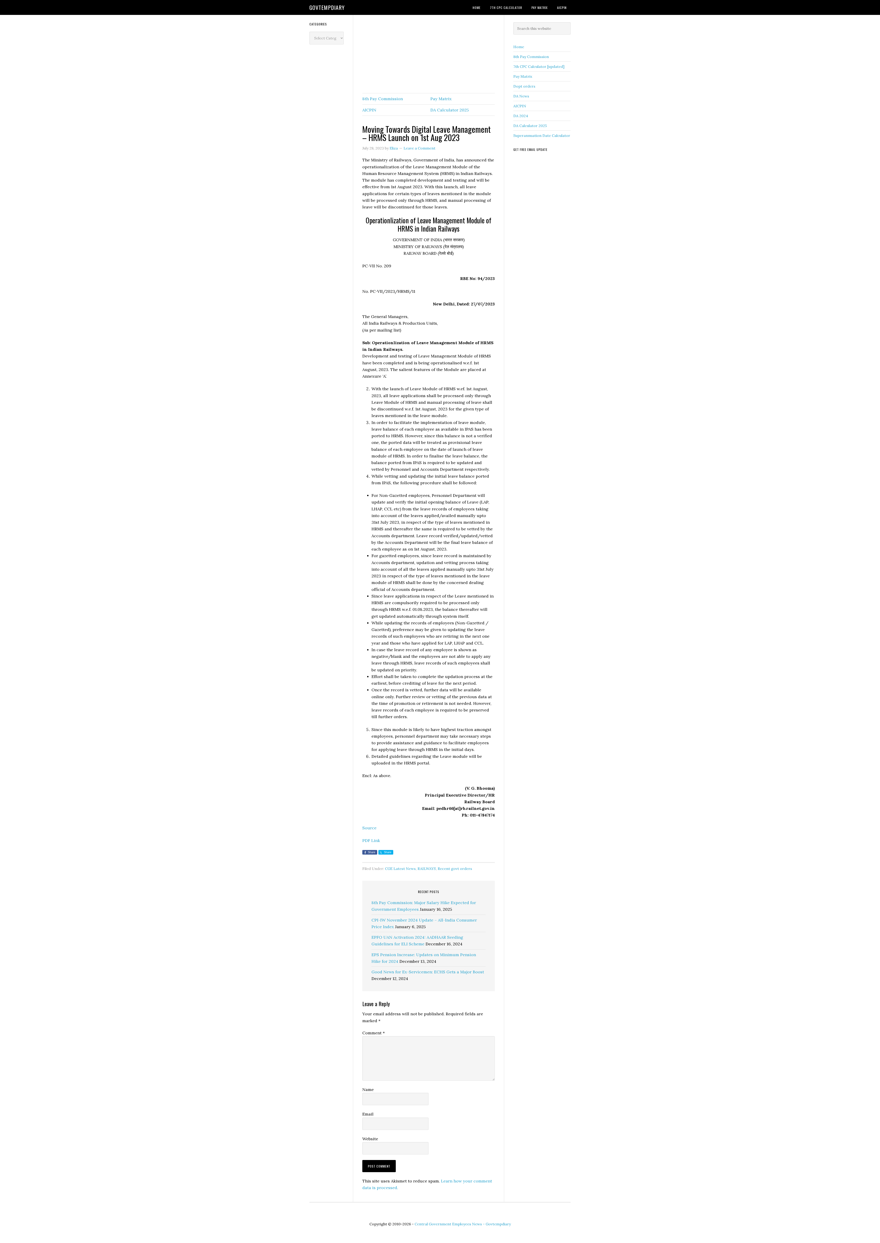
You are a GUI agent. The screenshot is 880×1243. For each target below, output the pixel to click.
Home (518, 46)
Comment (373, 1032)
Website (370, 1138)
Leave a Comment (419, 148)
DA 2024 (520, 116)
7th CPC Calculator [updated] (538, 66)
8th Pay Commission (382, 98)
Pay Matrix (441, 98)
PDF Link (371, 840)
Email (368, 1114)
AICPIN (369, 110)
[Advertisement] (428, 54)
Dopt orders (524, 86)
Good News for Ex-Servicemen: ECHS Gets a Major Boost (427, 971)
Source (369, 828)
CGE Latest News (400, 868)
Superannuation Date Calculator (541, 135)
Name (368, 1089)
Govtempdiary (327, 7)
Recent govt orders (455, 868)
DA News (521, 96)
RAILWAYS (427, 868)
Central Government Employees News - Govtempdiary (463, 1224)
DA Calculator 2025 (449, 110)
